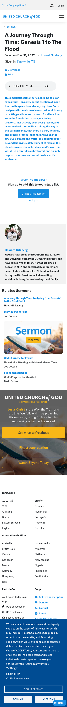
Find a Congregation (13, 5)
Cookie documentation (17, 678)
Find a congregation (33, 447)
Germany (7, 570)
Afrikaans (7, 511)
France (5, 565)
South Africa (41, 576)
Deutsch (6, 517)
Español (39, 500)
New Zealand (42, 559)
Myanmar (40, 548)
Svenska (39, 528)
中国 (4, 506)
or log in (33, 200)
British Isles (8, 548)
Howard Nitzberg (51, 55)
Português (40, 517)
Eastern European (11, 522)
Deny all (18, 699)
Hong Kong (8, 576)
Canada (6, 554)
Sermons (11, 26)
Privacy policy (13, 673)
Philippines (41, 570)
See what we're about (33, 432)
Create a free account (33, 193)
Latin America (42, 543)
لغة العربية (7, 500)
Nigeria (39, 565)
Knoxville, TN (26, 61)
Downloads (13, 69)
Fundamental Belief (15, 372)
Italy (4, 581)
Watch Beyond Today (33, 462)
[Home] (22, 16)
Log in (61, 5)
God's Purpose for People (18, 357)
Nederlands (41, 511)
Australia (7, 543)
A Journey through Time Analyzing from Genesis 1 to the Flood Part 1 (33, 299)
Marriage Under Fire (15, 311)
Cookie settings (33, 689)
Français (39, 506)
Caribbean (7, 559)
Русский (40, 522)
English (6, 528)
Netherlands (41, 554)
